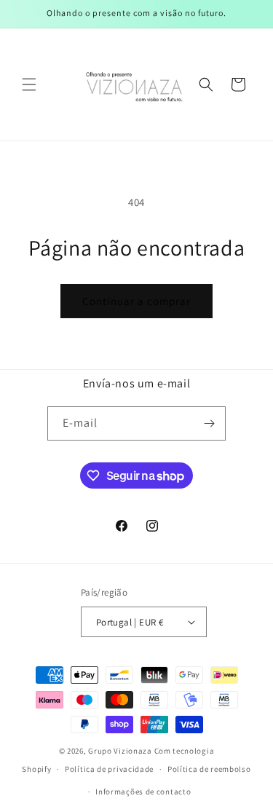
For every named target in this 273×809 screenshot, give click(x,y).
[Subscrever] (209, 423)
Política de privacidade (109, 769)
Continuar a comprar (136, 301)
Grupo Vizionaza (120, 751)
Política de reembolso (209, 769)
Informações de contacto (143, 791)
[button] (29, 84)
